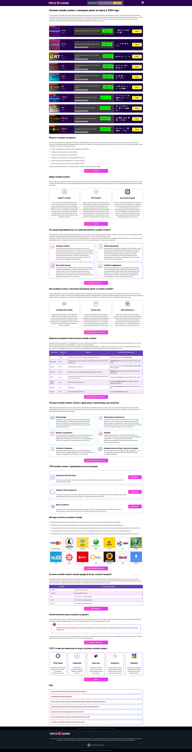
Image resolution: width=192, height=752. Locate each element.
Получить (117, 3)
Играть (137, 31)
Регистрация (135, 477)
